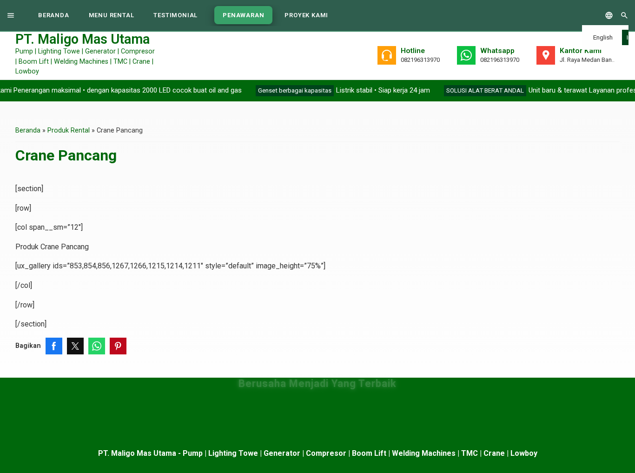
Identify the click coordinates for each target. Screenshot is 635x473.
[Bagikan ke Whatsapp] (96, 346)
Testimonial (175, 15)
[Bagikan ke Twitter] (75, 346)
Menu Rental (111, 15)
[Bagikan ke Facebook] (54, 346)
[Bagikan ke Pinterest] (118, 346)
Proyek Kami (306, 15)
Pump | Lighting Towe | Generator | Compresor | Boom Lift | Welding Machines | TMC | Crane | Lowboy (85, 55)
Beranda (53, 15)
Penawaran (243, 15)
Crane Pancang (66, 155)
